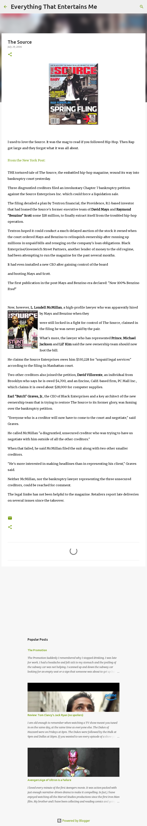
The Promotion (37, 650)
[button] (10, 54)
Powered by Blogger (76, 820)
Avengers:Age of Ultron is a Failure (49, 780)
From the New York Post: (26, 160)
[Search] (102, 6)
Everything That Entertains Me (54, 6)
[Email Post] (10, 519)
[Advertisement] (73, 599)
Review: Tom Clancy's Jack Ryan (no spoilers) (55, 715)
